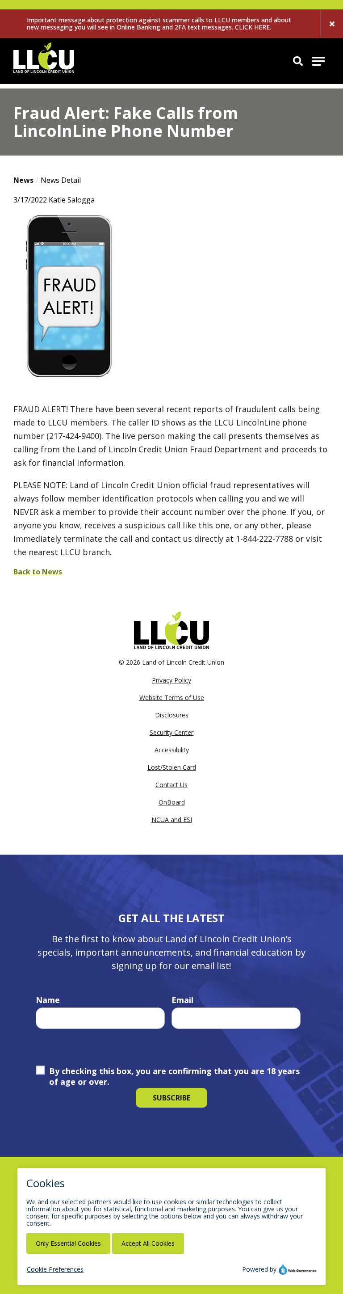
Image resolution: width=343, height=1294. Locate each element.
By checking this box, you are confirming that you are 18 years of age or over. (174, 1076)
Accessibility (172, 750)
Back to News (37, 572)
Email (182, 1000)
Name (48, 1000)
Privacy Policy (171, 680)
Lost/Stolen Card (171, 767)
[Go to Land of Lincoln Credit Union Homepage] (43, 61)
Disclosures (171, 715)
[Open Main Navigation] (318, 61)
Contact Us (171, 784)
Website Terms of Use (171, 697)
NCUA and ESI (171, 819)
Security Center (171, 732)
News (23, 180)
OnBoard (172, 802)
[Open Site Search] (298, 60)
